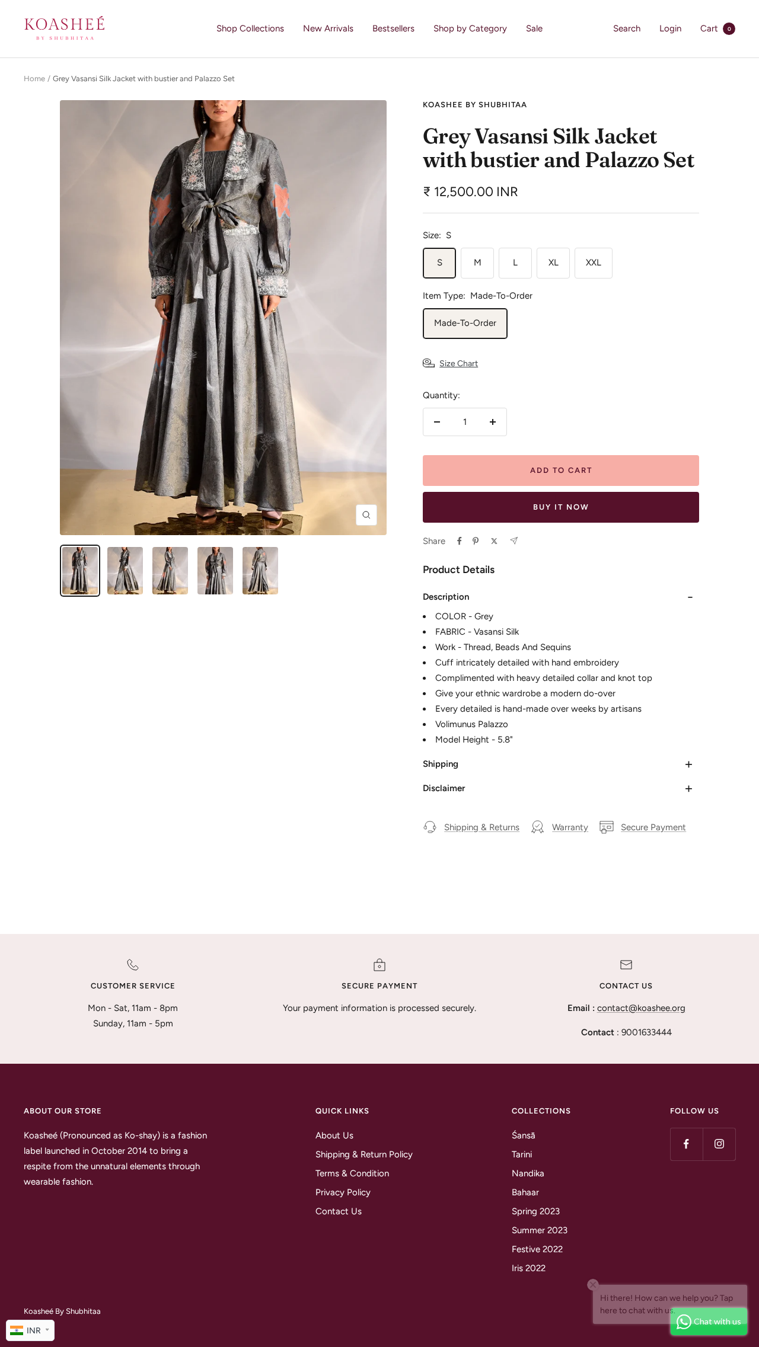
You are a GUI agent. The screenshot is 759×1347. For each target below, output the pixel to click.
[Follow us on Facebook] (686, 1144)
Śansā (523, 1135)
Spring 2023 (536, 1211)
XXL (593, 262)
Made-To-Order (465, 323)
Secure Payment (653, 827)
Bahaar (525, 1192)
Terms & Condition (352, 1173)
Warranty (570, 827)
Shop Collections (250, 28)
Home (34, 78)
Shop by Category (470, 28)
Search (626, 28)
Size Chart (458, 364)
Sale (534, 28)
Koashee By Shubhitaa (475, 104)
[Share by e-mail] (514, 541)
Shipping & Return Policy (364, 1154)
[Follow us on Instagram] (719, 1144)
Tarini (522, 1154)
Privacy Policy (343, 1192)
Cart (715, 28)
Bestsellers (393, 28)
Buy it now (561, 507)
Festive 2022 (537, 1249)
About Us (334, 1135)
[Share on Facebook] (459, 541)
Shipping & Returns (481, 827)
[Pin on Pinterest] (476, 541)
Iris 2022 (529, 1268)
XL (553, 262)
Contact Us (338, 1211)
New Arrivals (328, 28)
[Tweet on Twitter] (494, 541)
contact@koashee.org (641, 1008)
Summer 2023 (539, 1230)
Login (670, 28)
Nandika (528, 1173)
